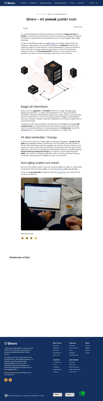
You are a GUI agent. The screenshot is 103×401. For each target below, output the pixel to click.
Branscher (23, 3)
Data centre (72, 364)
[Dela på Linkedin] (31, 238)
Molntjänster (33, 3)
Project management (74, 369)
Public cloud (56, 355)
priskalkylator (25, 130)
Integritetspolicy (17, 395)
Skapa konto (56, 348)
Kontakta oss (50, 321)
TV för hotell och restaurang (22, 286)
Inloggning (56, 345)
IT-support (56, 372)
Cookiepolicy (26, 395)
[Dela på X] (35, 238)
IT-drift (55, 364)
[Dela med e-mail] (27, 238)
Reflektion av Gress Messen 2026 (78, 287)
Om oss (72, 3)
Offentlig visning (73, 355)
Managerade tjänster (45, 3)
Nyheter (87, 350)
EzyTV (71, 350)
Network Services (74, 367)
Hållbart (87, 348)
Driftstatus (56, 350)
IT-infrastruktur (57, 362)
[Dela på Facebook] (22, 238)
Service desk (72, 372)
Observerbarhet (57, 369)
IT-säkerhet (56, 367)
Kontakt (92, 3)
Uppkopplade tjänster (61, 3)
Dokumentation (57, 352)
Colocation (72, 362)
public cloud (51, 43)
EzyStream (72, 345)
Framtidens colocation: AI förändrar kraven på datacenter (49, 288)
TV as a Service (73, 348)
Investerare (80, 3)
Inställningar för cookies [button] (37, 395)
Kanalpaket (72, 352)
